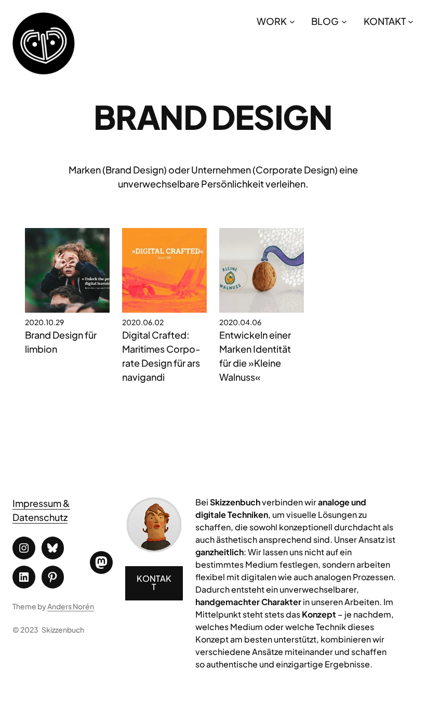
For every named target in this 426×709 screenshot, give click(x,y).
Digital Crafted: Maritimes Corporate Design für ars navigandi (161, 356)
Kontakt (154, 582)
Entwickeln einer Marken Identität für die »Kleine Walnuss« (255, 356)
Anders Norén (70, 606)
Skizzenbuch (63, 629)
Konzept (319, 614)
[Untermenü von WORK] (292, 21)
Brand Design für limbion (61, 342)
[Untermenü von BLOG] (344, 21)
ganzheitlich (219, 551)
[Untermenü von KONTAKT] (411, 21)
